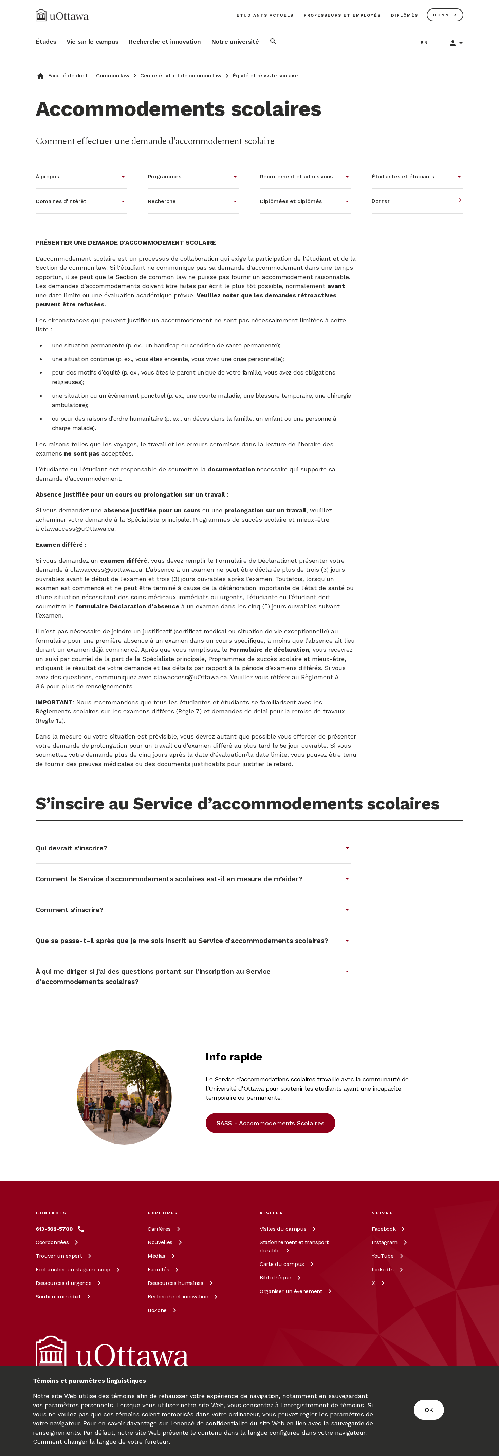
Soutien (58, 1296)
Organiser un (291, 1291)
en (424, 42)
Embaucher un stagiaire (73, 1269)
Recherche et (178, 1296)
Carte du (282, 1264)
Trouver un (59, 1256)
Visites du (283, 1229)
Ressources (63, 1283)
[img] (62, 15)
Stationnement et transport (294, 1246)
